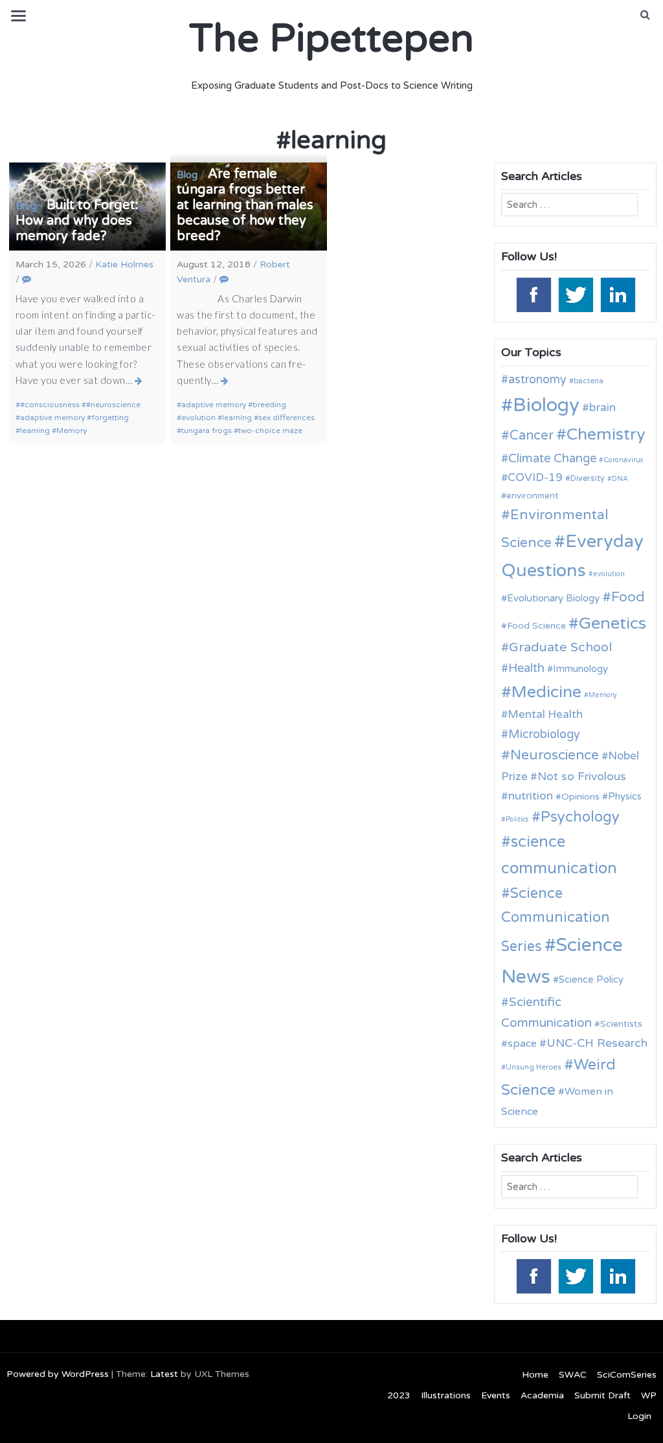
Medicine (546, 692)
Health (526, 668)
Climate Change (552, 458)
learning (35, 430)
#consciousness (50, 404)
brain (602, 407)
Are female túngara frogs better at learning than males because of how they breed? (245, 205)
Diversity (587, 479)
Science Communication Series (555, 920)
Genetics (612, 623)
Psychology (580, 817)
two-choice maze (270, 430)
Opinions (580, 796)
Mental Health (545, 714)
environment (532, 496)
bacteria (588, 380)
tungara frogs (206, 430)
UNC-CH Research (596, 1043)
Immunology (580, 669)
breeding (269, 404)
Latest (164, 1374)
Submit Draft (602, 1395)
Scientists (621, 1023)
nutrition (530, 796)
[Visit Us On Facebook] (533, 294)
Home (535, 1374)
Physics (625, 796)
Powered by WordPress (57, 1374)
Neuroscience (554, 755)
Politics (517, 819)
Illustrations (446, 1395)
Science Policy (591, 979)
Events (495, 1395)
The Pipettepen (331, 39)
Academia (542, 1395)
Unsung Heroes (533, 1066)
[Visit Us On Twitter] (575, 294)
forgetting (110, 417)
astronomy (537, 379)
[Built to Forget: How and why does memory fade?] (139, 380)
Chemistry (606, 434)
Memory (71, 430)
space (522, 1043)
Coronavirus (623, 460)
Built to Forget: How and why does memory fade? (77, 220)
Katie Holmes (124, 264)
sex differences (286, 417)
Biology (546, 405)
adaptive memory (52, 417)
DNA (620, 479)
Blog (26, 206)
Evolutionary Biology (553, 598)
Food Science (536, 625)
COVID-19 (535, 477)
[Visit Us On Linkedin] (617, 294)
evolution (198, 417)
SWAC (573, 1374)
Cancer (532, 435)
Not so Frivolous (581, 776)
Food (628, 597)
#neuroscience (113, 404)
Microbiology (544, 734)
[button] (645, 14)
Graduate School (560, 647)
